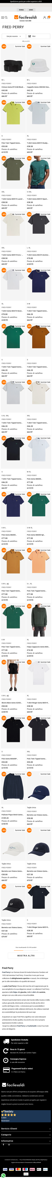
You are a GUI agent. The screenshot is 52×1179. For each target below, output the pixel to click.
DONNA (21, 10)
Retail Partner (44, 1159)
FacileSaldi (32, 1026)
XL (28, 136)
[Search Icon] (6, 17)
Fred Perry (21, 1026)
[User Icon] (44, 17)
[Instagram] (9, 1144)
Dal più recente (12, 36)
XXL (3, 192)
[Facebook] (3, 1144)
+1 (8, 584)
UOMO (31, 10)
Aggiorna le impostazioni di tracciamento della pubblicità (26, 1162)
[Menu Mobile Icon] (2, 17)
